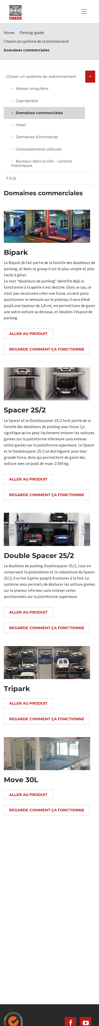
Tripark (17, 688)
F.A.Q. (11, 178)
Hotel (21, 125)
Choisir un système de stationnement (41, 76)
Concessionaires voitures (38, 149)
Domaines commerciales (39, 113)
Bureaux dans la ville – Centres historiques (41, 163)
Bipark (16, 252)
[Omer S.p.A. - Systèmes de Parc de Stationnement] (15, 11)
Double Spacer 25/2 (39, 555)
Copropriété (27, 101)
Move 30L (21, 780)
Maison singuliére (32, 88)
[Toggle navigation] (84, 11)
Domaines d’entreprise (37, 137)
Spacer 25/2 (25, 410)
